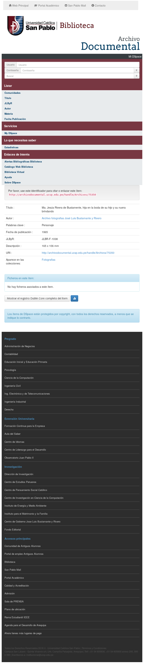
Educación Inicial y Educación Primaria (25, 362)
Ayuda (8, 177)
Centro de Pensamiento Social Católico (25, 490)
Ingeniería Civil (12, 385)
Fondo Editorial (12, 529)
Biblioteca (9, 562)
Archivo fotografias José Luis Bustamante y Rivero (71, 218)
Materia (8, 113)
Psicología (10, 370)
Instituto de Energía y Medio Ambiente (25, 505)
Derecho (9, 409)
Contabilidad (11, 354)
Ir (136, 70)
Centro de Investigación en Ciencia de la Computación (33, 497)
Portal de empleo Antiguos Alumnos (24, 554)
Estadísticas (11, 147)
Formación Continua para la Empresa (24, 426)
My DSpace (10, 133)
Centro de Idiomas (14, 441)
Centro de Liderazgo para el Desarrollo (25, 449)
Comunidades (12, 92)
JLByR (8, 103)
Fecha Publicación (15, 119)
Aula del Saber (12, 433)
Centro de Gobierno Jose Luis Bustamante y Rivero (32, 521)
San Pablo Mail (76, 5)
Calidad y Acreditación (16, 585)
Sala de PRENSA (14, 601)
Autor (7, 108)
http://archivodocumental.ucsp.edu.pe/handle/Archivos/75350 (78, 253)
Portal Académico (48, 5)
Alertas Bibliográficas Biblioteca (23, 161)
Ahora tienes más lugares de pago (23, 633)
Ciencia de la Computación (19, 377)
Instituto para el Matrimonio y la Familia (25, 513)
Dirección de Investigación (18, 474)
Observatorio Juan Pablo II (19, 457)
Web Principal (19, 5)
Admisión (9, 593)
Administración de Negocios (19, 346)
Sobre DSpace (12, 182)
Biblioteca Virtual (14, 172)
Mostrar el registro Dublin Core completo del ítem (37, 298)
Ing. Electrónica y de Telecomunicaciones (27, 393)
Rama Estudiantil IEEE (17, 617)
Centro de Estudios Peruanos (20, 482)
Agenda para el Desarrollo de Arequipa (25, 625)
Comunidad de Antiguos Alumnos (22, 546)
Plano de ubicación (14, 609)
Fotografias (48, 259)
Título (7, 98)
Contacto (100, 5)
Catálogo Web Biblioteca (18, 166)
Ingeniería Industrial (15, 401)
